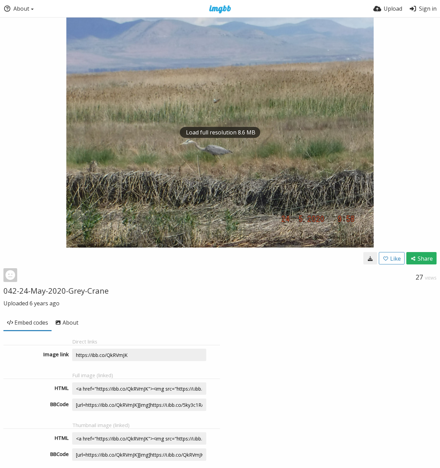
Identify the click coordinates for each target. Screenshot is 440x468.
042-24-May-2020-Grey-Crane (56, 290)
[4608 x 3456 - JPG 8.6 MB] (370, 258)
